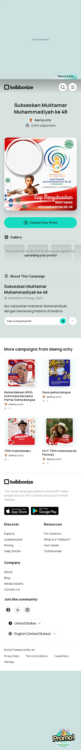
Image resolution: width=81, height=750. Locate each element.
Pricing (8, 545)
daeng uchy (16, 404)
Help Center (12, 551)
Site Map (9, 662)
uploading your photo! (40, 255)
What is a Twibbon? (57, 539)
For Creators (52, 534)
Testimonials (53, 551)
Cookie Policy (61, 656)
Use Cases (51, 545)
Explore (9, 534)
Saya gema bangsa (56, 392)
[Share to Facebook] (8, 609)
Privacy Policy (11, 656)
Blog (7, 578)
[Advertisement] (40, 39)
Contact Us (12, 589)
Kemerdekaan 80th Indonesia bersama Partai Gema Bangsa (19, 396)
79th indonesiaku (17, 451)
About (8, 572)
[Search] (63, 87)
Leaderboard (13, 539)
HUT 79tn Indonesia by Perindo (59, 453)
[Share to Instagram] (27, 609)
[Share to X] (17, 609)
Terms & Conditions (37, 656)
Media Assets (13, 584)
